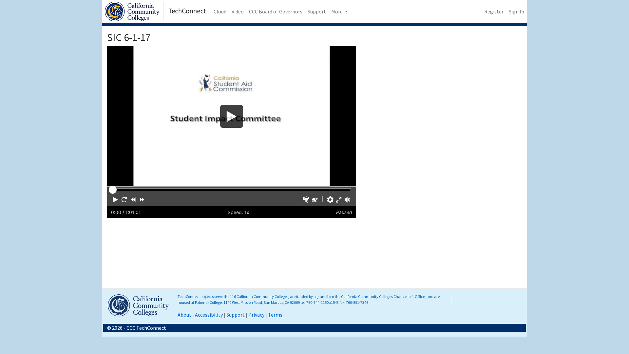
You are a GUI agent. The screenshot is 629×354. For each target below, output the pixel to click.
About (184, 314)
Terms (275, 314)
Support (317, 11)
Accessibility (209, 314)
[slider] (113, 190)
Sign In (516, 11)
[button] (115, 200)
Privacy (256, 314)
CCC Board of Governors (275, 11)
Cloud (220, 11)
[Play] (231, 116)
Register (494, 11)
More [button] (337, 11)
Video (238, 11)
